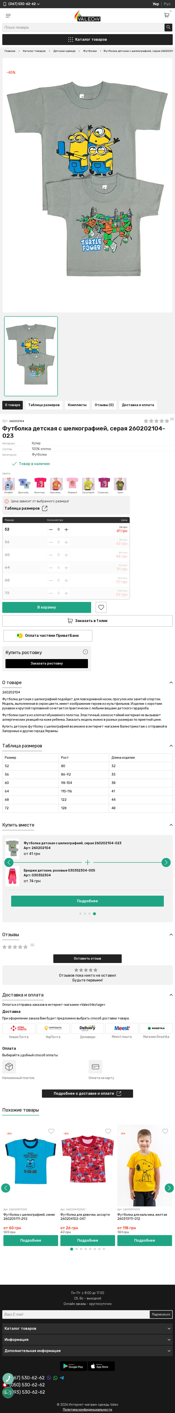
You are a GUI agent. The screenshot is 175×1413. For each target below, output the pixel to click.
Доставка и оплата (138, 405)
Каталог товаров (91, 39)
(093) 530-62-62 (27, 1392)
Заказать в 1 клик (91, 621)
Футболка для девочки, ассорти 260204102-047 (85, 1217)
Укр (156, 4)
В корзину (46, 607)
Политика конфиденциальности (87, 1410)
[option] (31, 356)
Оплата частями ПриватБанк (52, 635)
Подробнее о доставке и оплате (84, 1093)
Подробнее (87, 901)
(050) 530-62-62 (27, 1385)
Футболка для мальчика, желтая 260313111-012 (142, 1217)
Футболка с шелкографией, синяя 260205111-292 (29, 1217)
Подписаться (161, 1314)
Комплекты (77, 405)
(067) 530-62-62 (27, 1377)
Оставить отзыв (87, 959)
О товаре (12, 405)
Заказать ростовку (47, 663)
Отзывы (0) (104, 405)
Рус (167, 4)
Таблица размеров (44, 405)
